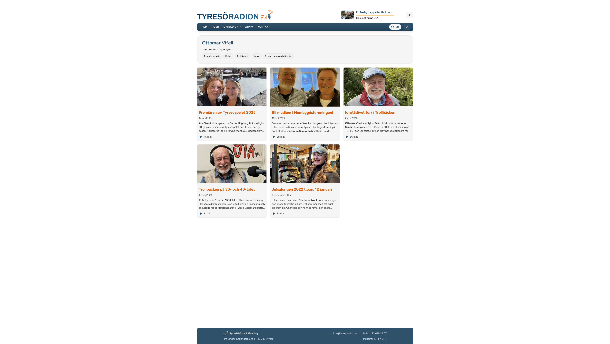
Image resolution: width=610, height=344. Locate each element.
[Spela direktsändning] (409, 15)
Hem (204, 26)
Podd (215, 26)
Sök (397, 26)
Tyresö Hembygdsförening (278, 56)
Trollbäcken (242, 56)
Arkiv (249, 26)
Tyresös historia (212, 56)
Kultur (228, 56)
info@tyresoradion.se (345, 333)
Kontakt (264, 26)
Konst (257, 56)
